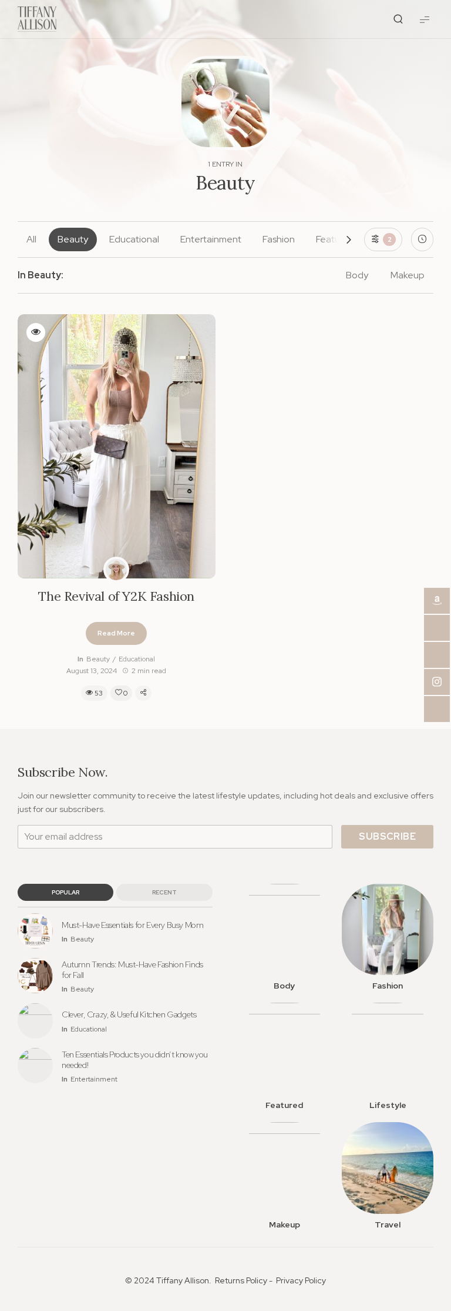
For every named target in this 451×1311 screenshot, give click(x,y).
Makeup (408, 275)
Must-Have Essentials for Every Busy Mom (132, 925)
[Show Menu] (424, 19)
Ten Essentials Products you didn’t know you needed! (135, 1059)
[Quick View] (35, 332)
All (31, 239)
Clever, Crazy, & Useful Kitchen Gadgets (129, 1014)
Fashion (278, 239)
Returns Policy (241, 1280)
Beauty (73, 239)
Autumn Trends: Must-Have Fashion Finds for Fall (132, 969)
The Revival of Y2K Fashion (116, 596)
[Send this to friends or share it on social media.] (143, 693)
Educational (134, 239)
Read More (116, 633)
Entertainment (210, 239)
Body (357, 275)
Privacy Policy (301, 1280)
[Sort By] (422, 239)
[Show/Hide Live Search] (398, 19)
